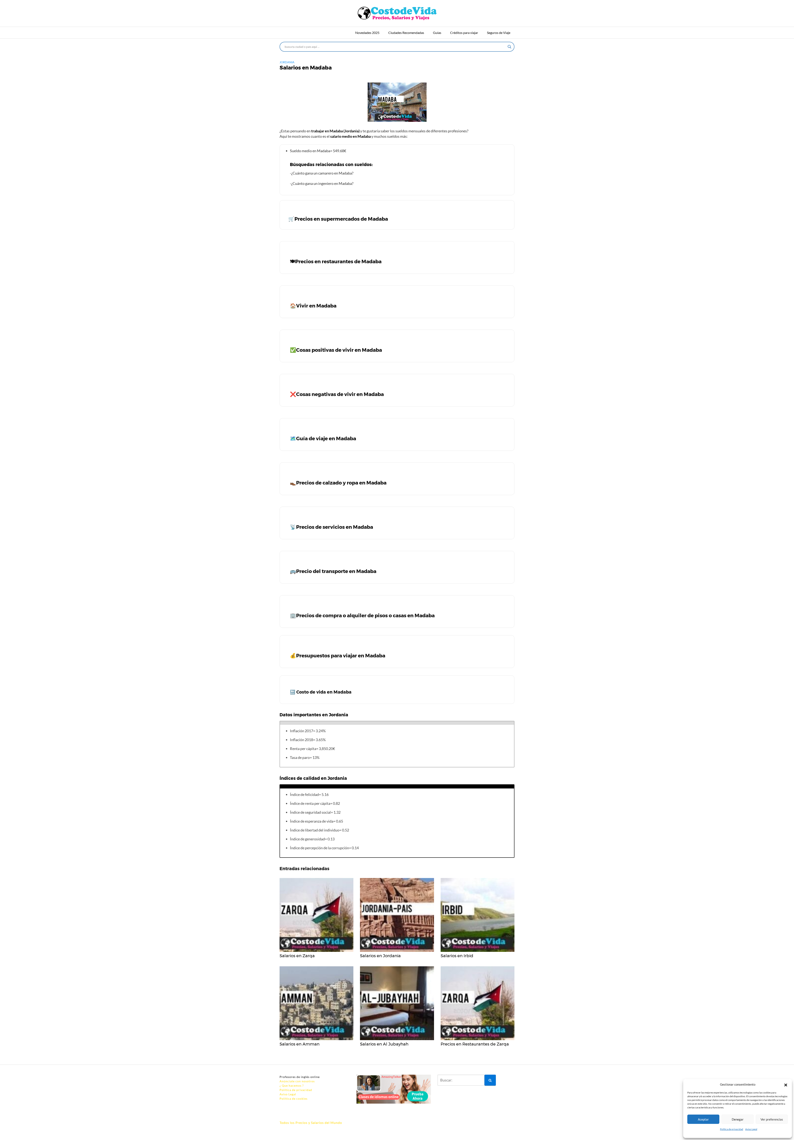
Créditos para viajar (464, 33)
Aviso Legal (751, 1129)
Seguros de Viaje (498, 33)
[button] (786, 1084)
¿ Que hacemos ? (292, 1085)
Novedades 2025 (367, 33)
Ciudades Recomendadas (406, 33)
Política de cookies (293, 1098)
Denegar (738, 1119)
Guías (437, 33)
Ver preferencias (772, 1119)
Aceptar (703, 1119)
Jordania (287, 62)
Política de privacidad (731, 1129)
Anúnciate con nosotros (297, 1081)
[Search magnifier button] (509, 47)
